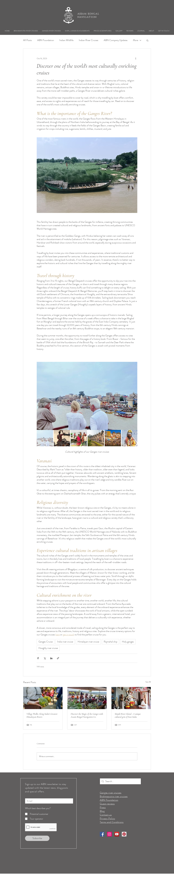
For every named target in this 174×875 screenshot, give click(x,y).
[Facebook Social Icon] (102, 834)
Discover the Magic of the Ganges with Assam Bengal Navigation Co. (87, 715)
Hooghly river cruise (48, 648)
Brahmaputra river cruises (114, 796)
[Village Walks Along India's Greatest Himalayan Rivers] (43, 698)
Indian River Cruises (88, 40)
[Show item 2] (62, 438)
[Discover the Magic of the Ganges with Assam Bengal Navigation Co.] (87, 698)
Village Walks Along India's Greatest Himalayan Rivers (42, 715)
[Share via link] (58, 658)
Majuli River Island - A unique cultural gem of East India (128, 715)
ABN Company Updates (116, 40)
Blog (102, 811)
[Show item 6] (130, 438)
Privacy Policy (107, 818)
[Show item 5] (113, 438)
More (135, 40)
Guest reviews (107, 804)
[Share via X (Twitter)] (44, 658)
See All (148, 681)
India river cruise (65, 641)
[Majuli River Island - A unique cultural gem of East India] (131, 698)
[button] (26, 30)
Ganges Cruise (45, 641)
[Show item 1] (45, 438)
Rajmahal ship (110, 641)
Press (103, 807)
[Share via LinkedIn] (51, 658)
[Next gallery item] (134, 396)
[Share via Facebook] (38, 658)
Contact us (106, 815)
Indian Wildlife (66, 40)
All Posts (27, 40)
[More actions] (135, 58)
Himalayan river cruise (88, 641)
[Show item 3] (79, 438)
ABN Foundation (45, 40)
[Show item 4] (96, 438)
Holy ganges (128, 641)
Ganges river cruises (110, 792)
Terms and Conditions (112, 822)
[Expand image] (87, 396)
